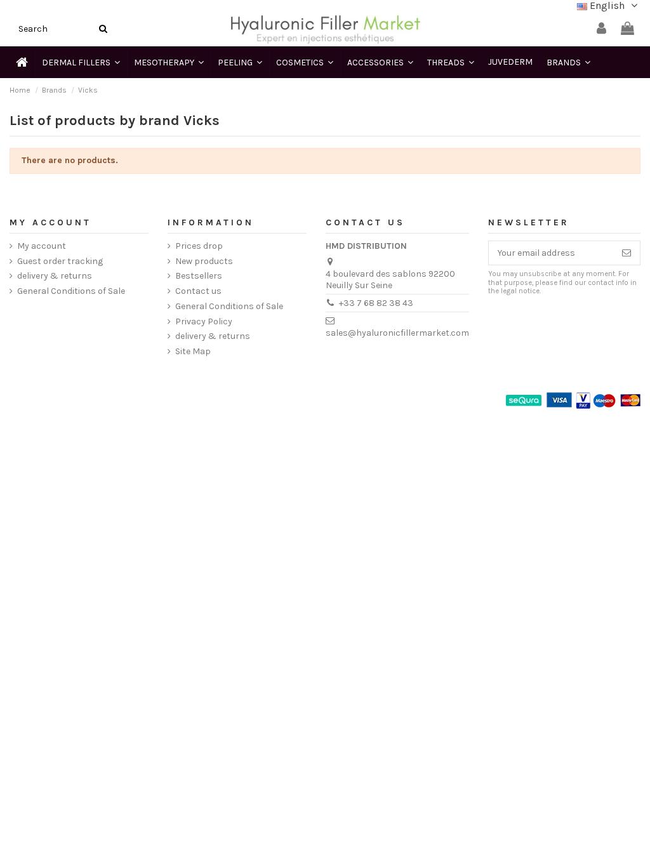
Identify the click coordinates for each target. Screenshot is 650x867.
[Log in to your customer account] (601, 29)
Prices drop (199, 246)
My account (41, 246)
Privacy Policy (203, 321)
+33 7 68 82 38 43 (376, 303)
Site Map (193, 351)
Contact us (198, 291)
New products (204, 261)
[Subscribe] (626, 253)
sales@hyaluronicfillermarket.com (397, 333)
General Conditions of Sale (71, 291)
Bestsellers (198, 275)
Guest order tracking (60, 261)
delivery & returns (54, 275)
